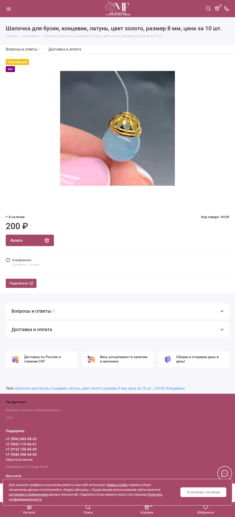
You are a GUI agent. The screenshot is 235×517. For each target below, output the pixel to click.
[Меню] (8, 8)
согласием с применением (28, 494)
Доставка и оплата (64, 49)
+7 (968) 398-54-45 (21, 454)
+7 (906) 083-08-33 (21, 439)
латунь (75, 388)
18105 (159, 388)
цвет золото (92, 388)
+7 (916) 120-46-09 (21, 449)
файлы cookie (117, 485)
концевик (59, 388)
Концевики (175, 388)
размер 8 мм (115, 388)
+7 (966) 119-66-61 (21, 444)
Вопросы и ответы (23, 49)
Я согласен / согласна (203, 492)
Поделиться (18, 283)
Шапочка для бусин (32, 388)
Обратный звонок (19, 459)
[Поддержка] (226, 8)
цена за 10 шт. (140, 388)
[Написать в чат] (225, 473)
